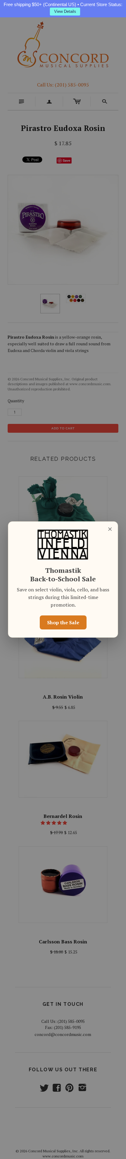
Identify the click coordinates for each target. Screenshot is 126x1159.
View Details (65, 11)
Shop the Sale (63, 622)
